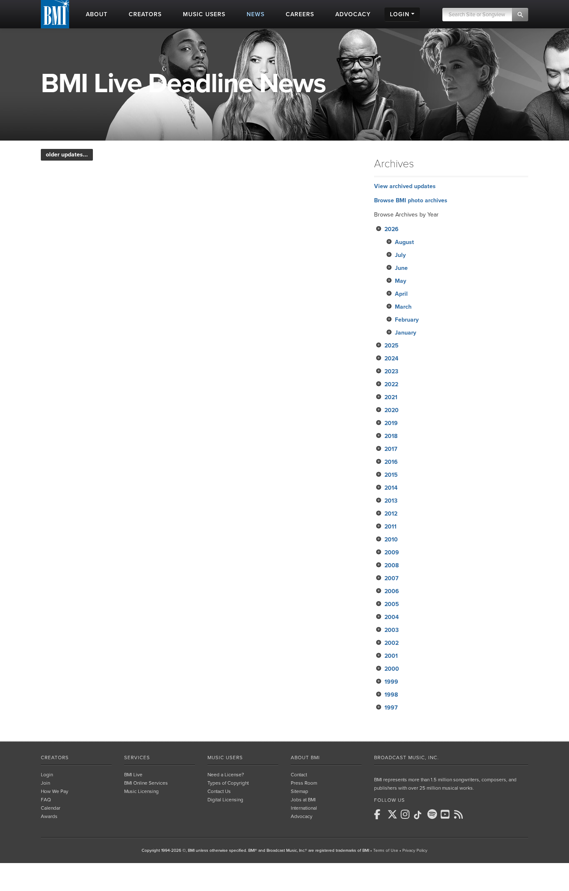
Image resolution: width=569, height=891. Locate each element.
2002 (391, 643)
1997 (391, 707)
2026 (391, 229)
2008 (391, 565)
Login (47, 775)
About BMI (305, 757)
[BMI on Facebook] (380, 814)
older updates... (67, 154)
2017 (390, 449)
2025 (391, 345)
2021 (390, 397)
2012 (390, 513)
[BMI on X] (393, 814)
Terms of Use (385, 850)
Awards (49, 816)
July (400, 255)
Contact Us (219, 791)
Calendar (50, 808)
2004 (391, 617)
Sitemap (299, 791)
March (403, 306)
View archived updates (405, 186)
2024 (391, 358)
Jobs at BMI (303, 800)
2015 (391, 474)
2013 (390, 500)
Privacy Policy (414, 850)
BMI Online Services (146, 783)
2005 (391, 604)
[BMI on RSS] (460, 814)
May (400, 280)
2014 (390, 487)
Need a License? (225, 775)
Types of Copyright (228, 783)
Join (45, 783)
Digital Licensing (225, 800)
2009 (391, 552)
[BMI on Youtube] (446, 814)
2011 (390, 526)
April (401, 293)
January (405, 332)
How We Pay (54, 791)
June (401, 268)
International (304, 808)
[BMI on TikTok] (420, 815)
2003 (391, 630)
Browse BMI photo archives (410, 200)
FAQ (46, 800)
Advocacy (301, 816)
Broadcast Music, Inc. (406, 757)
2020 (391, 410)
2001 (391, 655)
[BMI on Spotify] (433, 814)
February (407, 319)
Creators (55, 757)
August (404, 242)
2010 (391, 539)
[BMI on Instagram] (406, 814)
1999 (391, 681)
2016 (391, 462)
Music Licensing (141, 791)
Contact (299, 775)
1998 (391, 694)
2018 (390, 436)
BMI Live (133, 775)
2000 (391, 668)
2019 (391, 423)
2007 (391, 578)
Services (137, 757)
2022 (391, 384)
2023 (391, 371)
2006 (391, 591)
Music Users (225, 757)
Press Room (304, 783)
